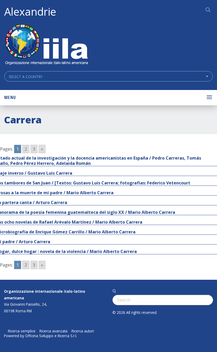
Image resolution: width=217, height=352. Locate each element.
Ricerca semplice (21, 331)
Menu (10, 97)
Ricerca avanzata (53, 331)
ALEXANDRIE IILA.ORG (46, 45)
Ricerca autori (82, 331)
